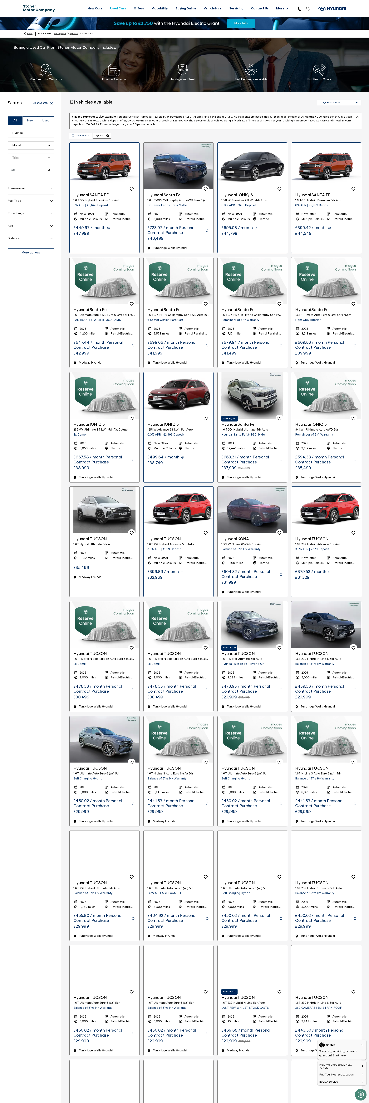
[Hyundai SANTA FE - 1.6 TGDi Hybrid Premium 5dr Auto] (104, 166)
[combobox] (31, 133)
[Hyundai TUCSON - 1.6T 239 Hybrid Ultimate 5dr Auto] (104, 853)
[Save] (131, 189)
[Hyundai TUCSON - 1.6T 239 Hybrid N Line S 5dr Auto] (326, 624)
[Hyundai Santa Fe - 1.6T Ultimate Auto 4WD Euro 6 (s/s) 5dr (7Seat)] (104, 280)
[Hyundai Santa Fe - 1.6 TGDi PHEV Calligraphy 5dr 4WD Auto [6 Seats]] (178, 280)
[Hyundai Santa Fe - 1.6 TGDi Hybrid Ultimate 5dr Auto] (252, 395)
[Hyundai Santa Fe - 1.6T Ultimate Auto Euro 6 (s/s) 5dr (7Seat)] (326, 280)
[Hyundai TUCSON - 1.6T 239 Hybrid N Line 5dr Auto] (252, 968)
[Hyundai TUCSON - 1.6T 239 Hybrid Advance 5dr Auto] (178, 510)
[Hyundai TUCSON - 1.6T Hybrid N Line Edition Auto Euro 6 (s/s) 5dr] (104, 624)
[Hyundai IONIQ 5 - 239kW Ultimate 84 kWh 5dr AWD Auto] (104, 395)
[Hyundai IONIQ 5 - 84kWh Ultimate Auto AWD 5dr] (326, 395)
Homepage (60, 34)
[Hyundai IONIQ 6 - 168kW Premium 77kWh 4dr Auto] (252, 166)
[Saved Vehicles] (308, 8)
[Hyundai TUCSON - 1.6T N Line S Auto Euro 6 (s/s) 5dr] (178, 739)
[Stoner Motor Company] (39, 8)
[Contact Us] (299, 8)
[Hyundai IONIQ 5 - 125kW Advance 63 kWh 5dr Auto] (178, 395)
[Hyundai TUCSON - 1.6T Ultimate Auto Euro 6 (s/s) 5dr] (104, 739)
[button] (43, 133)
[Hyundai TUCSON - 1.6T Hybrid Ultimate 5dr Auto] (104, 510)
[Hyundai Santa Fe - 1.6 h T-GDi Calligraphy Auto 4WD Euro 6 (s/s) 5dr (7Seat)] (178, 166)
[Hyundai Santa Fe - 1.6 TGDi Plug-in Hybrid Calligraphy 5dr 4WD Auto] (252, 280)
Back (29, 34)
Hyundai (74, 34)
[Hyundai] (332, 9)
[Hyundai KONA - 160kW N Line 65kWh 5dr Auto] (252, 510)
